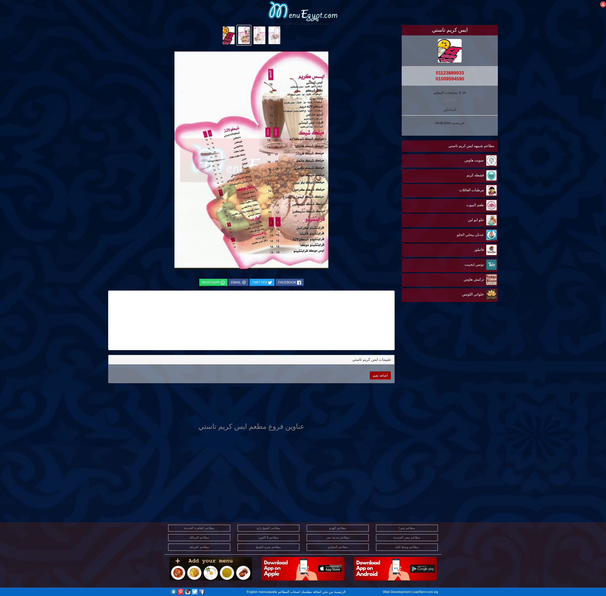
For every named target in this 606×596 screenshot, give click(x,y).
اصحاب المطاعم (289, 592)
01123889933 (450, 72)
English (252, 592)
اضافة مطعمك (311, 592)
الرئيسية (340, 592)
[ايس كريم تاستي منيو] (274, 35)
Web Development (397, 592)
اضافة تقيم (380, 375)
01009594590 (450, 78)
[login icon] (603, 4)
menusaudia (267, 592)
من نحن (327, 592)
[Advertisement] (468, 350)
